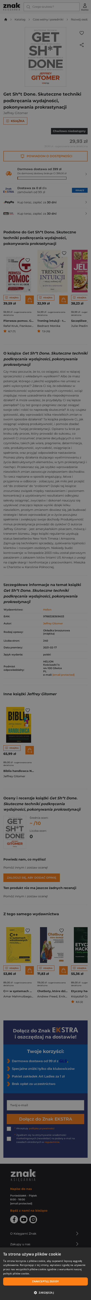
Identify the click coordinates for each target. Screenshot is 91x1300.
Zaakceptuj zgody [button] (45, 1281)
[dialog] (45, 1273)
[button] (45, 1292)
